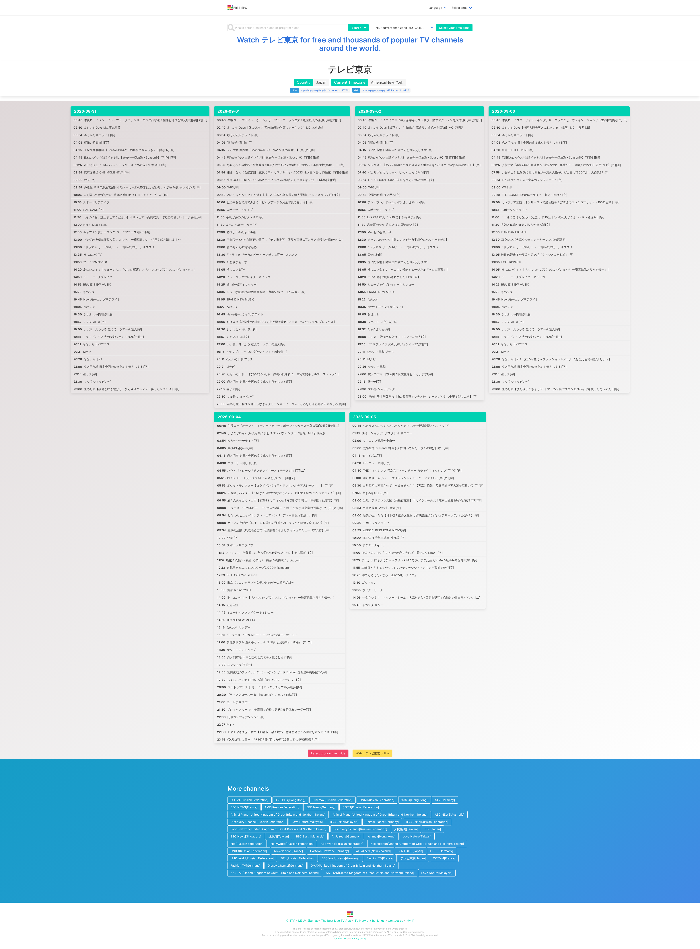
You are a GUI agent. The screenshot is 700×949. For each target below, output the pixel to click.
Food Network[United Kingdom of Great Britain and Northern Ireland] (278, 829)
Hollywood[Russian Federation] (292, 843)
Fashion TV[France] (380, 858)
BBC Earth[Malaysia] (344, 822)
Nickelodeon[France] (288, 851)
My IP (410, 920)
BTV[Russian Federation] (298, 858)
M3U (301, 920)
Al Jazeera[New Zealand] (373, 851)
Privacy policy (358, 938)
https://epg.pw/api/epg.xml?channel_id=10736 (385, 90)
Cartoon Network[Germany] (329, 851)
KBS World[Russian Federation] (342, 843)
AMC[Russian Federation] (282, 807)
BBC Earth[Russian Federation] (427, 822)
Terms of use (340, 938)
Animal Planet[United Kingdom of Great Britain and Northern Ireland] (278, 814)
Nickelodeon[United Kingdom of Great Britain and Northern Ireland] (417, 843)
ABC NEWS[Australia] (449, 814)
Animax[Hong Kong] (382, 836)
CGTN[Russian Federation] (361, 807)
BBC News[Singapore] (246, 836)
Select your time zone (454, 28)
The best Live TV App (336, 920)
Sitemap (313, 920)
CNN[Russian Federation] (377, 800)
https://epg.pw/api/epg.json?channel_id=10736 (324, 90)
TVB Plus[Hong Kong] (290, 800)
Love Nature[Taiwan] (417, 836)
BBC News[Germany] (320, 807)
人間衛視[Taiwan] (406, 829)
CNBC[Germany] (441, 851)
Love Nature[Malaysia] (307, 822)
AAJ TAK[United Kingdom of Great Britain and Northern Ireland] (275, 873)
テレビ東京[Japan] (413, 858)
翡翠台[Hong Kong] (414, 800)
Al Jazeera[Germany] (346, 836)
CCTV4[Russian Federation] (250, 800)
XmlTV (290, 920)
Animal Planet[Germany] (382, 822)
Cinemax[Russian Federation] (332, 800)
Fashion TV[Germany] (245, 865)
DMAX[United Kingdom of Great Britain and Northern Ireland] (353, 865)
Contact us (395, 920)
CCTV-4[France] (444, 858)
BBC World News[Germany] (341, 858)
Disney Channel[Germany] (286, 865)
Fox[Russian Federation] (247, 843)
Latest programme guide (328, 753)
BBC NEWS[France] (244, 807)
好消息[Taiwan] (278, 836)
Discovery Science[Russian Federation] (360, 829)
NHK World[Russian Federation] (252, 858)
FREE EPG (240, 7)
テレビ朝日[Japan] (410, 851)
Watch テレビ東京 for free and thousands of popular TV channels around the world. (350, 43)
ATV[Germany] (445, 800)
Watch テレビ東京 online (372, 753)
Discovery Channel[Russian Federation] (258, 822)
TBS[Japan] (433, 829)
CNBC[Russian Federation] (249, 851)
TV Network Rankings (369, 920)
